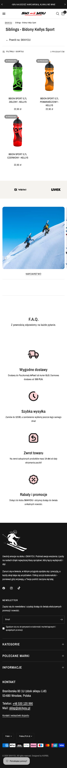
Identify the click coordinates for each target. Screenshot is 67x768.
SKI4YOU (8, 22)
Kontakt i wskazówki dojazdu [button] (15, 715)
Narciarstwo (33, 273)
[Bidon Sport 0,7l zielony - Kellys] (17, 76)
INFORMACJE (12, 667)
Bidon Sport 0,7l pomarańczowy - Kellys (49, 102)
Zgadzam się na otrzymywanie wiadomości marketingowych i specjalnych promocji (31, 628)
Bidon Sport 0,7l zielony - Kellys (18, 100)
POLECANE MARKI (15, 656)
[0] (62, 14)
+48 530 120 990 (23, 703)
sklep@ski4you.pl (19, 708)
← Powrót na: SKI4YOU (18, 40)
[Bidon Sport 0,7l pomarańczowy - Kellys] (49, 76)
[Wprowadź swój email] (61, 620)
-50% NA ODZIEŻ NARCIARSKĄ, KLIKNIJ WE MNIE (33, 4)
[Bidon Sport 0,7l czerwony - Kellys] (17, 131)
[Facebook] (6, 588)
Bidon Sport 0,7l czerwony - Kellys (17, 155)
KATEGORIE (11, 644)
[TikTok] (21, 588)
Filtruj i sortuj (15, 51)
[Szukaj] (57, 14)
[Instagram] (13, 588)
